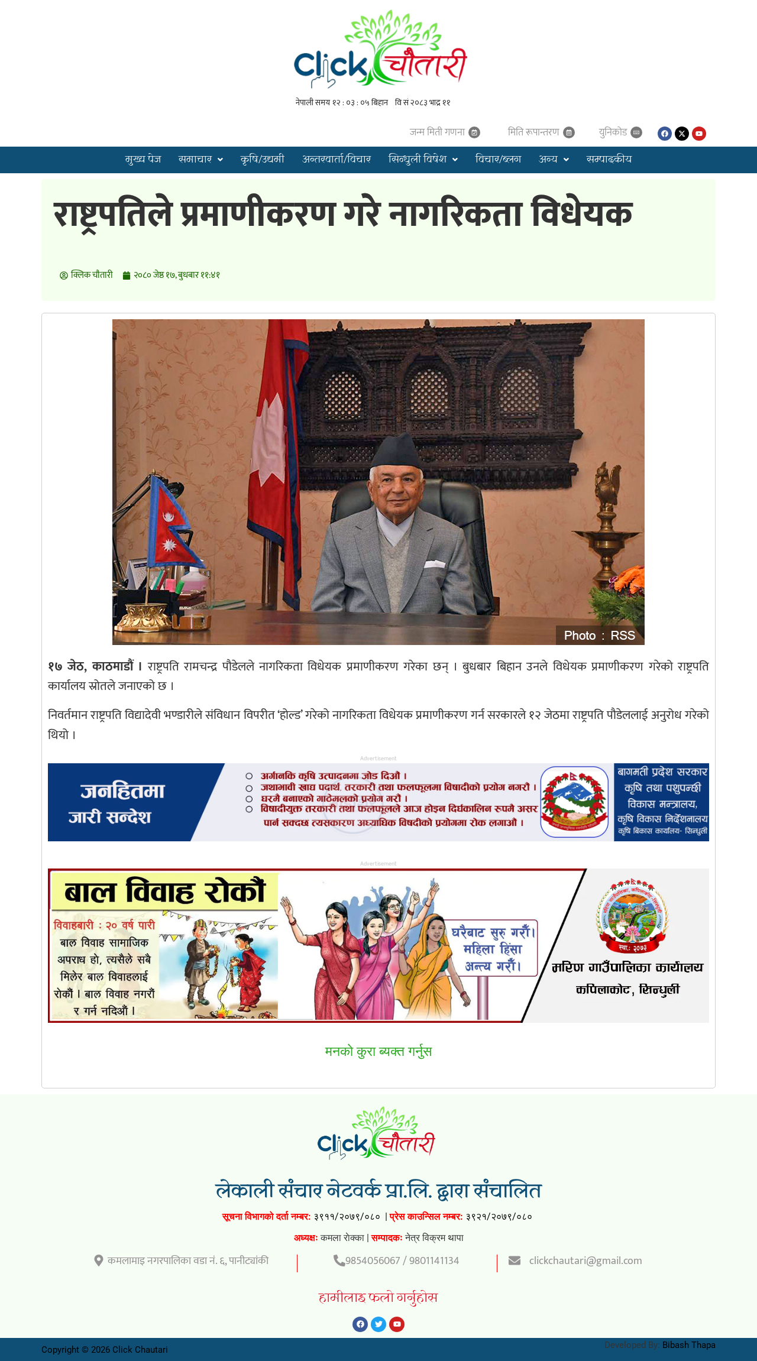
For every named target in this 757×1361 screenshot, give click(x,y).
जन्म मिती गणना (437, 132)
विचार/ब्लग (498, 160)
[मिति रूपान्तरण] (569, 132)
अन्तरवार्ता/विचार (336, 160)
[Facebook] (665, 134)
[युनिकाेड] (636, 132)
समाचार (195, 160)
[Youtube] (699, 134)
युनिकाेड (613, 132)
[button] (201, 160)
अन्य (548, 160)
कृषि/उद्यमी (262, 160)
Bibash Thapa (689, 1345)
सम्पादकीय (609, 160)
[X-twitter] (682, 134)
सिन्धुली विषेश (418, 160)
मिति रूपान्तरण (533, 132)
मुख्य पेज (143, 160)
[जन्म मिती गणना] (474, 132)
